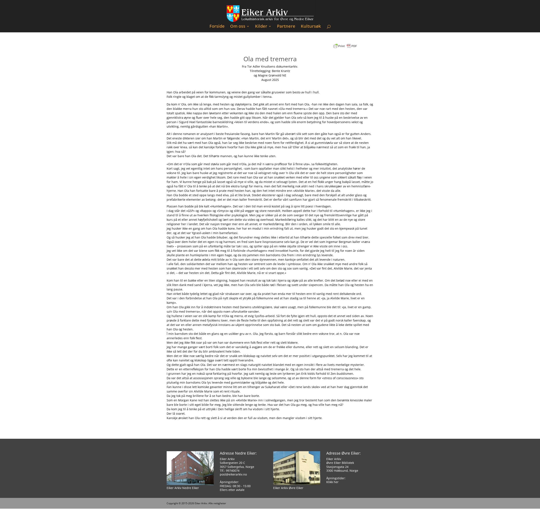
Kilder (261, 27)
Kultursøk (311, 27)
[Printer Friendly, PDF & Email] (345, 48)
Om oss (237, 27)
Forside (217, 27)
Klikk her (332, 482)
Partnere (286, 27)
